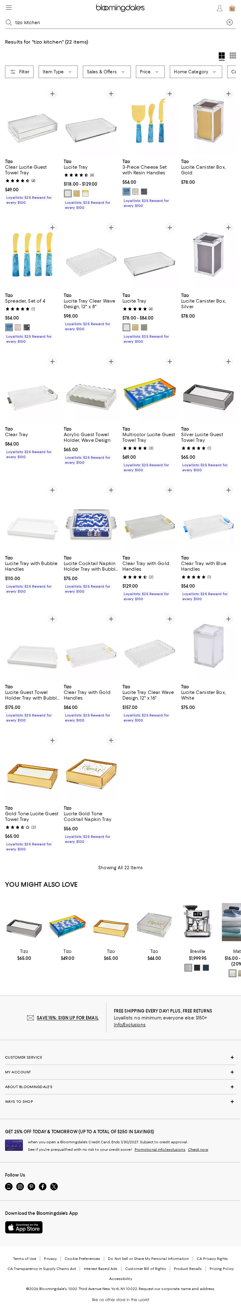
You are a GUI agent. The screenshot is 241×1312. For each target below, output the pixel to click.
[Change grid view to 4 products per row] (222, 56)
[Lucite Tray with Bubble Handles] (32, 517)
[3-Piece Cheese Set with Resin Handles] (149, 120)
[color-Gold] (76, 193)
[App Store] (24, 1227)
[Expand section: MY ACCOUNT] (120, 1072)
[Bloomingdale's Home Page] (120, 8)
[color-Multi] (85, 193)
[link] (32, 181)
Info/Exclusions (130, 1024)
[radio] (68, 193)
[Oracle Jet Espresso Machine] (198, 922)
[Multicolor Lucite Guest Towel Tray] (149, 388)
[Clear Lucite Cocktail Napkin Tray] (154, 922)
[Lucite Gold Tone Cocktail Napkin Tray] (91, 767)
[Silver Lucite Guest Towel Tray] (208, 388)
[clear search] (229, 23)
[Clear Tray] (32, 388)
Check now (198, 1149)
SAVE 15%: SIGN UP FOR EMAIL (68, 1017)
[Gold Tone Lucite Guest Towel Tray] (32, 767)
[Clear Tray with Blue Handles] (208, 517)
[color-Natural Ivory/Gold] (135, 191)
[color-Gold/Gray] (27, 327)
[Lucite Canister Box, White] (208, 645)
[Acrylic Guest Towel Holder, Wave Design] (91, 388)
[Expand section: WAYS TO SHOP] (120, 1101)
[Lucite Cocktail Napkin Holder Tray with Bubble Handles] (91, 517)
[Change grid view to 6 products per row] (233, 55)
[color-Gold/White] (18, 327)
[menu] (9, 7)
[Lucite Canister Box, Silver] (208, 254)
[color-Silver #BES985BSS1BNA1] (188, 968)
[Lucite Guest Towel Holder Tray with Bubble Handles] (32, 645)
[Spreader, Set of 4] (32, 254)
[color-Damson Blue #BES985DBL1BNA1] (206, 968)
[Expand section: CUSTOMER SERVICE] (120, 1057)
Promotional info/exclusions (160, 1149)
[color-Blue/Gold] (126, 191)
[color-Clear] (68, 193)
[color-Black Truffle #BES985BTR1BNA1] (197, 968)
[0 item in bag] (232, 8)
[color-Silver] (144, 327)
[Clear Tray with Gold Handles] (149, 517)
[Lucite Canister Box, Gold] (208, 120)
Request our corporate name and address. (177, 1289)
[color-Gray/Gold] (144, 191)
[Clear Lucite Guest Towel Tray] (32, 120)
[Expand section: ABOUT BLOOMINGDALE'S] (120, 1087)
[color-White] (232, 973)
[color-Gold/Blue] (9, 327)
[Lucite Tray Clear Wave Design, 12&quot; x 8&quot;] (91, 254)
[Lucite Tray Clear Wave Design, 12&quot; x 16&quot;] (149, 645)
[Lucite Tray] (91, 120)
